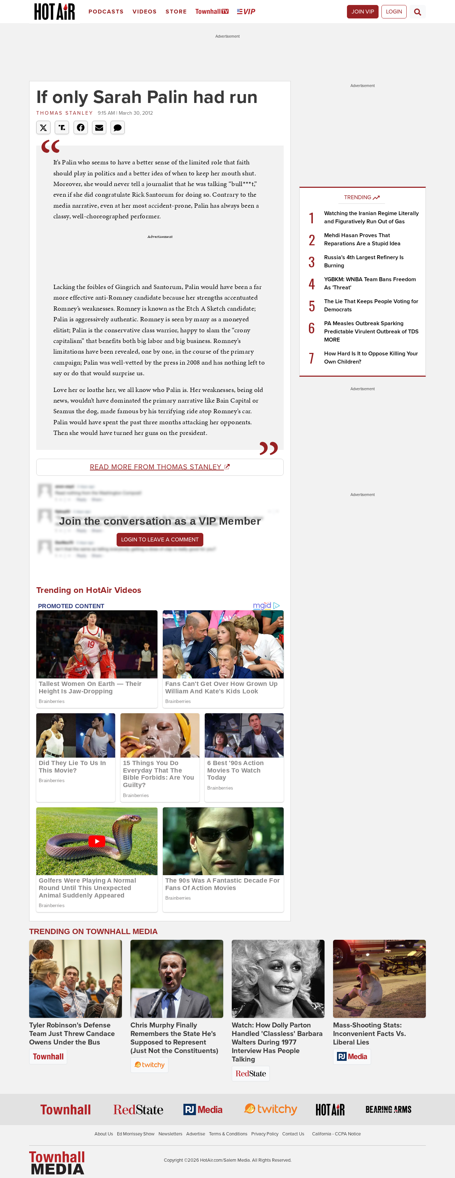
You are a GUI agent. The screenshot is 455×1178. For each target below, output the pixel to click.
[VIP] (247, 11)
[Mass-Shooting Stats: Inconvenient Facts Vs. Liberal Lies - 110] (379, 979)
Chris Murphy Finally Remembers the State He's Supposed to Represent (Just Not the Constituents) (174, 1038)
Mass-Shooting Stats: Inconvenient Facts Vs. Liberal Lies (369, 1034)
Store (176, 11)
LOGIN (394, 11)
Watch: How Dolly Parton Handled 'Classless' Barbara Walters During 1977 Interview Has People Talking (277, 1042)
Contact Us (293, 1134)
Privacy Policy (264, 1134)
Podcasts (106, 11)
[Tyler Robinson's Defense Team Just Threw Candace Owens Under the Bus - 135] (75, 979)
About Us (104, 1134)
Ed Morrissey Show (136, 1134)
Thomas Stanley (66, 113)
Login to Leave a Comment (160, 539)
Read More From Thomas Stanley (157, 467)
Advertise (195, 1134)
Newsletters (170, 1134)
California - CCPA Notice (336, 1134)
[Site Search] (418, 11)
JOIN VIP (363, 11)
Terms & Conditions (228, 1134)
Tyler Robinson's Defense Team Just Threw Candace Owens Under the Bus (72, 1034)
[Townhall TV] (213, 11)
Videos (145, 11)
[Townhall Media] (56, 1162)
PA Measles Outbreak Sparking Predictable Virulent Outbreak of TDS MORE (371, 331)
